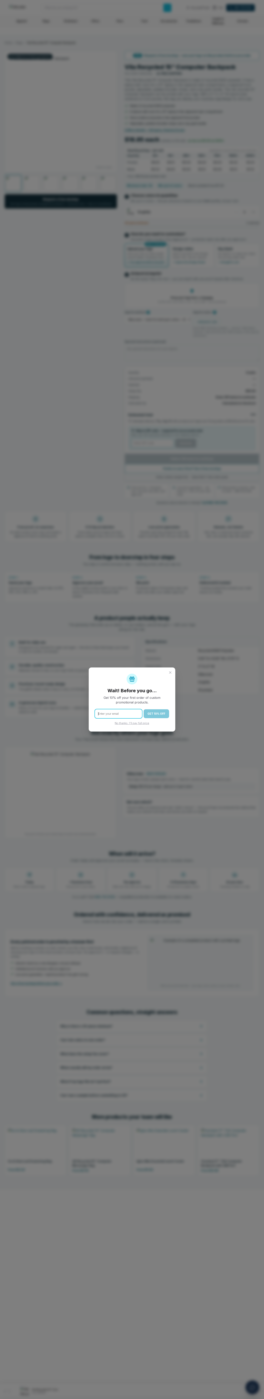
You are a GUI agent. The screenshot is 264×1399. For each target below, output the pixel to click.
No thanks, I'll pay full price (132, 723)
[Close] (170, 672)
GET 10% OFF (156, 713)
